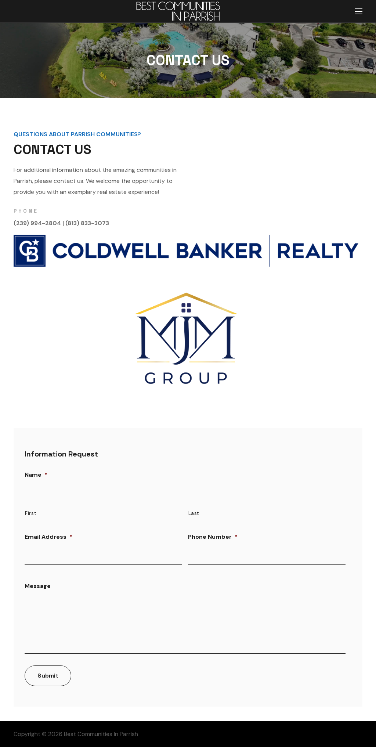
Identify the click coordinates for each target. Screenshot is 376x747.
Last (193, 513)
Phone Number (213, 537)
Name (36, 475)
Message (38, 586)
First (30, 513)
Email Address (48, 537)
